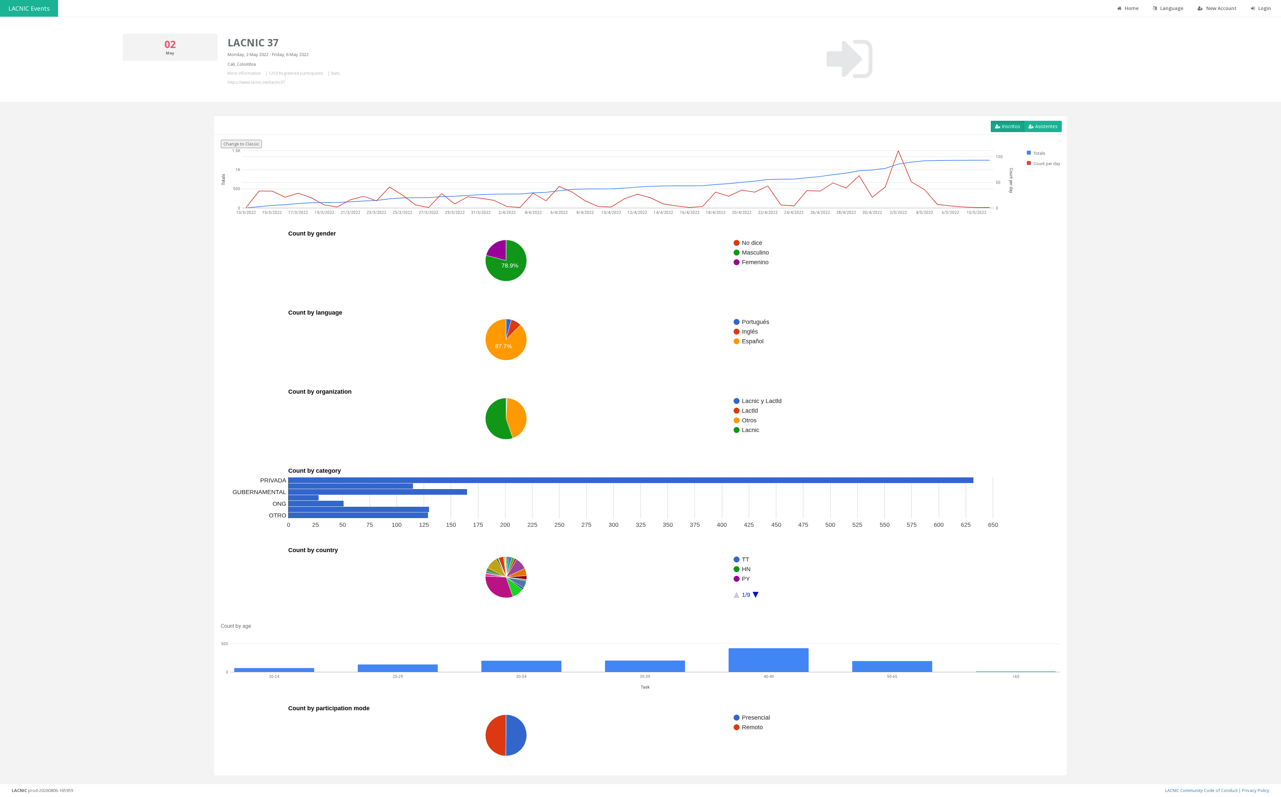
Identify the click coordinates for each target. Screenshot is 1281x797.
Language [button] (1171, 8)
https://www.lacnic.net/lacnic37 (256, 82)
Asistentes (1045, 126)
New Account (1221, 8)
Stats (335, 73)
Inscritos (1010, 126)
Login (1264, 8)
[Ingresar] (849, 59)
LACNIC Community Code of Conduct (1201, 790)
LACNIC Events (29, 8)
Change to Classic (241, 144)
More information (244, 73)
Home (1131, 8)
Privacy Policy (1255, 790)
